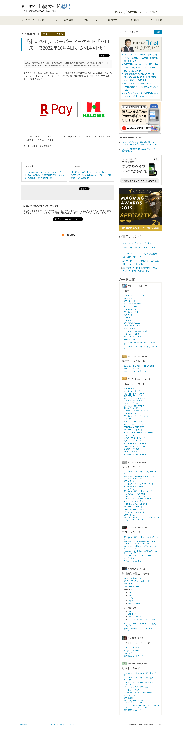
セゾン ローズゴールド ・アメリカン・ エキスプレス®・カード (139, 399)
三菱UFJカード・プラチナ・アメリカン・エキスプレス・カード (137, 497)
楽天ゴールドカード (131, 368)
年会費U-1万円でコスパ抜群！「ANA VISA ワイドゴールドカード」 (140, 269)
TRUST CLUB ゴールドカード (135, 424)
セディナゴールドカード (133, 429)
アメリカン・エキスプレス (138, 616)
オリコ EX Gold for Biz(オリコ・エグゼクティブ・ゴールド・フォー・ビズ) (141, 706)
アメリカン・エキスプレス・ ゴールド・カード (135, 407)
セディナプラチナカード (133, 506)
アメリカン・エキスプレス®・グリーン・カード (141, 347)
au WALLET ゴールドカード (134, 438)
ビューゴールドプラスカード (135, 443)
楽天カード (128, 314)
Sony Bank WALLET (131, 650)
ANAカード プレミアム (132, 561)
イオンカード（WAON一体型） (136, 331)
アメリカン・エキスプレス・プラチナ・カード (141, 472)
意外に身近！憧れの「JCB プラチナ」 (140, 247)
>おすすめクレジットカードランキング (61, 724)
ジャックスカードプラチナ (134, 512)
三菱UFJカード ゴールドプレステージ (138, 432)
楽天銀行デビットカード (133, 656)
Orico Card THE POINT (133, 325)
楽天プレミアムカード (132, 440)
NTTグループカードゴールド (135, 371)
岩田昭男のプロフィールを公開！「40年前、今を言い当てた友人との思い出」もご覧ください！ (141, 67)
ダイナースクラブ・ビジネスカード (137, 687)
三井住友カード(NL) (131, 312)
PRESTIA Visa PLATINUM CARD (135, 504)
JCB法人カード (130, 695)
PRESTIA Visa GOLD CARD (134, 427)
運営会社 (119, 12)
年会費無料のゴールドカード (135, 454)
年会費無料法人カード (132, 710)
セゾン (130, 598)
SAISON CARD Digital (132, 323)
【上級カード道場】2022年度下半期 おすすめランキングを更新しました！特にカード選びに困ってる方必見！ (91, 175)
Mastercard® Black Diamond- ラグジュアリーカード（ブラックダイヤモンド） (141, 542)
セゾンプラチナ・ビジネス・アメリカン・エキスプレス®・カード (138, 701)
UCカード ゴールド (131, 403)
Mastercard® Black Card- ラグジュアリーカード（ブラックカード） (141, 552)
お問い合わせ (156, 12)
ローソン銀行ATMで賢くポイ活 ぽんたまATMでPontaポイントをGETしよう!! (139, 143)
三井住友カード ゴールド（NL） (136, 416)
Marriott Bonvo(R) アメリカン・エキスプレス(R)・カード (141, 629)
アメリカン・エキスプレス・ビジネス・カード (141, 674)
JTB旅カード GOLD (131, 449)
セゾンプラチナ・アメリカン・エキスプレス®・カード (138, 490)
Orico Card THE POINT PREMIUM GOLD (139, 366)
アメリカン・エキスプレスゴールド (142, 619)
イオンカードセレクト (132, 334)
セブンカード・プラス (132, 336)
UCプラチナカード (131, 515)
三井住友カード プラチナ (133, 486)
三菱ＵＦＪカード (131, 306)
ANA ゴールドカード (132, 586)
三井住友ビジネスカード (133, 689)
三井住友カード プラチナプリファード (139, 483)
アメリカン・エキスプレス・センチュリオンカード (141, 538)
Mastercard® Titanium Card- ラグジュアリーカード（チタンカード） (141, 477)
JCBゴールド (129, 388)
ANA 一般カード (130, 583)
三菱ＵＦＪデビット (131, 647)
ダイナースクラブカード (133, 421)
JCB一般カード (130, 301)
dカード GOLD (129, 435)
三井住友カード (130, 309)
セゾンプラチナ (134, 603)
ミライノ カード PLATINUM (134, 494)
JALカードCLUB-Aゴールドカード (137, 581)
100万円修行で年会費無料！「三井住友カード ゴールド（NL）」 (141, 262)
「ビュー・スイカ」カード (134, 295)
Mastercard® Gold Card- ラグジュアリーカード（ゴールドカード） (141, 547)
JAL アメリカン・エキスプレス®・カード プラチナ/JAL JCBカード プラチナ (141, 518)
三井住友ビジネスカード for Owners (138, 692)
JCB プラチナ (129, 481)
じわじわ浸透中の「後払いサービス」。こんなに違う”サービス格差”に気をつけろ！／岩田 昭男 (140, 77)
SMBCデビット (129, 653)
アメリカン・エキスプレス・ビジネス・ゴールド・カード (141, 678)
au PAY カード (129, 328)
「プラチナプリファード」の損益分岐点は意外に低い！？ (140, 255)
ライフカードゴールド (132, 418)
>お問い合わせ (25, 724)
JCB (129, 592)
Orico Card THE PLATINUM (134, 509)
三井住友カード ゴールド (133, 413)
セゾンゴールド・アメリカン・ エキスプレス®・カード (136, 395)
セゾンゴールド (134, 600)
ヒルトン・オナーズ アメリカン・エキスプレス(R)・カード (141, 624)
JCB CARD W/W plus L (132, 303)
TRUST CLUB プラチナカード (135, 501)
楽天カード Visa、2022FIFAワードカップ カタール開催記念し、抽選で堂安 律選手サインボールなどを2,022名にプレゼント (44, 175)
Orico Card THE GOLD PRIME (135, 446)
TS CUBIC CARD (130, 339)
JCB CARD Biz (129, 698)
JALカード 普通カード (132, 578)
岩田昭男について (136, 12)
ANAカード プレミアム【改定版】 (138, 243)
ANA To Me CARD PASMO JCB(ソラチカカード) (140, 343)
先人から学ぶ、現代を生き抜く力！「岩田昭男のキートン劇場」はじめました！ (141, 86)
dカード (127, 317)
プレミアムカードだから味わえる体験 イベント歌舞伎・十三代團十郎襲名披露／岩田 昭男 (141, 57)
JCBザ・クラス (130, 558)
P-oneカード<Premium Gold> (136, 410)
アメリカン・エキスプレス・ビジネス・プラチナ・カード (141, 683)
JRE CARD (128, 298)
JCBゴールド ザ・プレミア (134, 391)
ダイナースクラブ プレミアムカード (138, 555)
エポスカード (129, 320)
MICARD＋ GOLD (130, 451)
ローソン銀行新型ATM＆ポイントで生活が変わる (139, 150)
